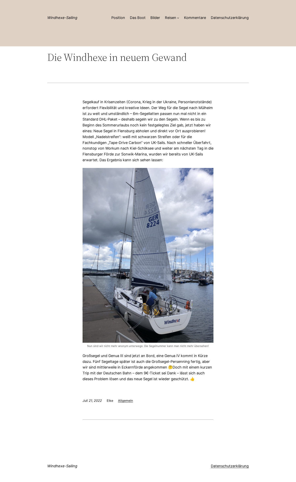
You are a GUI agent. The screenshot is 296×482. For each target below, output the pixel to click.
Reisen (170, 18)
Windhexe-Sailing (62, 18)
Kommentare (195, 18)
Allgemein (125, 401)
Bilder (155, 18)
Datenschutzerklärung (230, 18)
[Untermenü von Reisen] (178, 18)
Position (118, 18)
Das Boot (138, 18)
